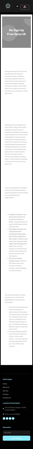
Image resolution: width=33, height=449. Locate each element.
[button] (17, 6)
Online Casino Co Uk (11, 210)
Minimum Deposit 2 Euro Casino (15, 101)
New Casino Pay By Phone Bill (14, 202)
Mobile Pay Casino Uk (12, 98)
